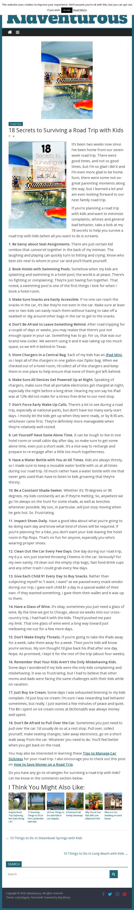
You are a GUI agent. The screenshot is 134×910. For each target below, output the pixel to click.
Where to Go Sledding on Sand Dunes (113, 815)
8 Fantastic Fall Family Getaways (74, 814)
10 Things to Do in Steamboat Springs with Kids (44, 838)
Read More (80, 10)
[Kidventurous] (10, 32)
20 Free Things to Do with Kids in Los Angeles (55, 815)
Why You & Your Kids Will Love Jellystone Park (93, 815)
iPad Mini (114, 354)
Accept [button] (66, 10)
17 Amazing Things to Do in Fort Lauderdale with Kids (35, 817)
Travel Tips (15, 124)
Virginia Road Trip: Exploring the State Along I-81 (16, 817)
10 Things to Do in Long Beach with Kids (96, 853)
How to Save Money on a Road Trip (43, 764)
